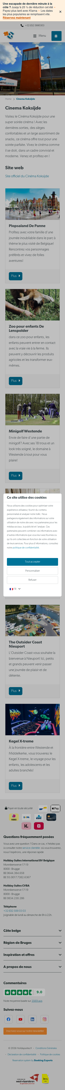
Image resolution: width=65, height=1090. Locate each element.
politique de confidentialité (26, 547)
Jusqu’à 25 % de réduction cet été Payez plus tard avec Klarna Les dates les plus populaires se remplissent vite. (29, 10)
